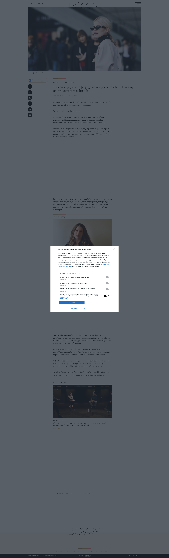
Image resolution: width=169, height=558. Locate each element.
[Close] (115, 249)
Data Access (84, 308)
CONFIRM (72, 302)
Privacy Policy (94, 308)
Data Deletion (74, 308)
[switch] (106, 277)
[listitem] (84, 273)
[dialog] (84, 279)
